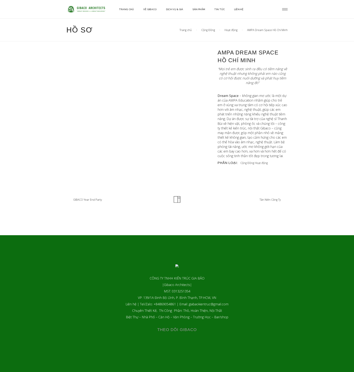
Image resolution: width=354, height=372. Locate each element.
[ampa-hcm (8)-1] (89, 51)
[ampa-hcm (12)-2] (139, 67)
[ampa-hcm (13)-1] (189, 67)
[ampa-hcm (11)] (189, 59)
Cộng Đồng (208, 30)
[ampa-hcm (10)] (139, 59)
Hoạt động (231, 30)
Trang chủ (186, 30)
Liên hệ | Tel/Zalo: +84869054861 (151, 304)
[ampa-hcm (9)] (89, 59)
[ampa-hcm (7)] (89, 67)
